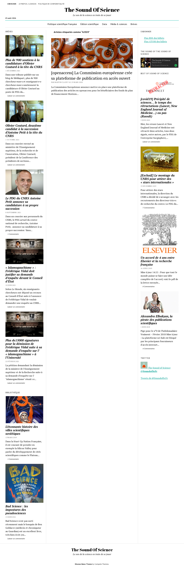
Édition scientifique (89, 24)
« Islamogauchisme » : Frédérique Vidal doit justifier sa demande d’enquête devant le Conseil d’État (23, 274)
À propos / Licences (27, 4)
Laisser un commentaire (16, 96)
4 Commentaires (148, 348)
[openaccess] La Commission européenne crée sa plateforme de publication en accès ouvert (91, 75)
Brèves (134, 24)
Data (104, 24)
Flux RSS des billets (154, 38)
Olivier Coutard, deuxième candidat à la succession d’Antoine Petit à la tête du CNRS (23, 131)
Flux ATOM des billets (155, 41)
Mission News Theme (83, 564)
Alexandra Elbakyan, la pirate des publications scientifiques (156, 319)
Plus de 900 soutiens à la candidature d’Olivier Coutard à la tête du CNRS (23, 63)
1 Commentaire (13, 234)
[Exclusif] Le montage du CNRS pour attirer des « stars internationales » (158, 179)
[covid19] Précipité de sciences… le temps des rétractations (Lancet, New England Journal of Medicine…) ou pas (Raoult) (159, 107)
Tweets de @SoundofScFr (154, 378)
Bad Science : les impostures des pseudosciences (16, 509)
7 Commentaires (148, 208)
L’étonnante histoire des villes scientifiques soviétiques (21, 430)
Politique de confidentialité (51, 4)
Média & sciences (118, 24)
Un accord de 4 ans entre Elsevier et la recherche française (158, 261)
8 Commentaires (148, 286)
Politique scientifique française (62, 24)
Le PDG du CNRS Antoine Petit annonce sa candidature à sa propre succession (23, 203)
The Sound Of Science (92, 9)
